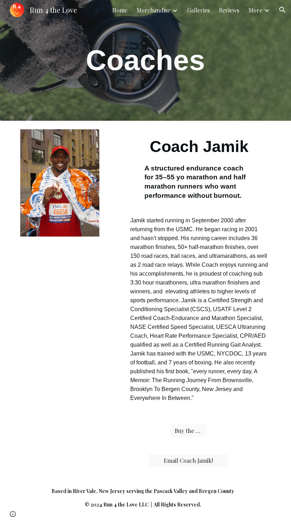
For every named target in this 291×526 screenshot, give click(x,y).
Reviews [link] (229, 10)
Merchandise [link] (153, 10)
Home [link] (119, 10)
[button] (282, 9)
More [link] (255, 10)
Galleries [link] (198, 10)
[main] (145, 60)
